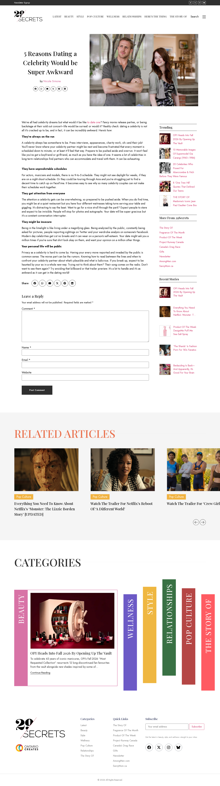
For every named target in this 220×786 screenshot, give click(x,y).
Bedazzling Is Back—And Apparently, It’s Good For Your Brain (184, 369)
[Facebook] (149, 747)
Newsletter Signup (22, 2)
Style (80, 16)
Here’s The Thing (155, 16)
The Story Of (178, 16)
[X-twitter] (159, 747)
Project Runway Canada (171, 242)
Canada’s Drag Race (169, 247)
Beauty (69, 16)
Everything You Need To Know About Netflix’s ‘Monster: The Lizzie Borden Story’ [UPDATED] (184, 311)
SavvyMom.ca (166, 266)
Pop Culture (95, 16)
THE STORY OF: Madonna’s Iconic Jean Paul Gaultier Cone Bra (185, 201)
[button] (35, 88)
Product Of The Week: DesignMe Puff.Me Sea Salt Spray (185, 330)
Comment (28, 308)
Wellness (113, 16)
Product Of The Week (170, 237)
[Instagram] (168, 747)
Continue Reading (40, 672)
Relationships (131, 16)
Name (26, 347)
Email (26, 360)
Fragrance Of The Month (172, 232)
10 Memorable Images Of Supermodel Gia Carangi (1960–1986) (184, 153)
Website (26, 372)
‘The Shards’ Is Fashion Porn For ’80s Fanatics (185, 348)
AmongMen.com (167, 261)
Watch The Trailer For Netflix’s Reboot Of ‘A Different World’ (122, 506)
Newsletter (164, 256)
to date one (93, 122)
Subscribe (197, 726)
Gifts (161, 251)
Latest (57, 16)
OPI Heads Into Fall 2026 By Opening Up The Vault (184, 139)
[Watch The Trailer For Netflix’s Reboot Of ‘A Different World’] (123, 469)
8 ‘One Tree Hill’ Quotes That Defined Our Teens (184, 187)
